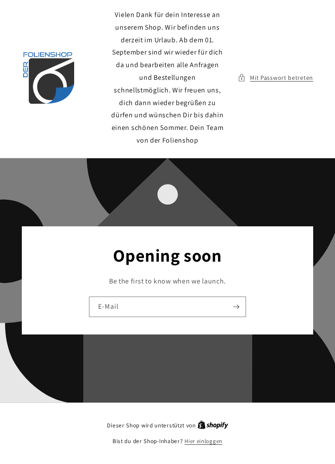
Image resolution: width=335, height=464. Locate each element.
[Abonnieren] (236, 307)
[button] (275, 77)
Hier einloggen (203, 441)
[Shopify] (213, 425)
